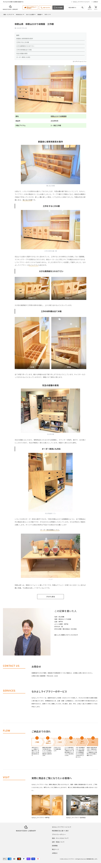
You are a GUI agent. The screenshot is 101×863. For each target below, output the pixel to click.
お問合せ (95, 2)
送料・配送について (58, 842)
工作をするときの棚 (22, 42)
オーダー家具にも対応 (23, 57)
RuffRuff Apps (78, 61)
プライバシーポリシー (59, 834)
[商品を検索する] (82, 7)
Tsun (85, 61)
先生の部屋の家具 (21, 53)
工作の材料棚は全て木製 (24, 50)
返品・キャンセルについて (60, 838)
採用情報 (55, 846)
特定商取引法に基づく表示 (60, 831)
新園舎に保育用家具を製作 (24, 38)
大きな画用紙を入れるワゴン (25, 46)
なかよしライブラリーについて (81, 2)
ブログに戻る (50, 597)
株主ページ (55, 849)
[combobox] (76, 8)
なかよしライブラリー (69, 859)
